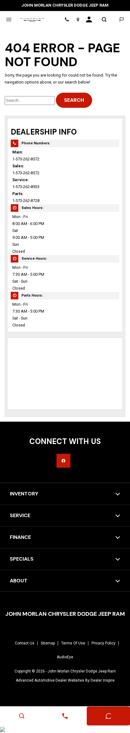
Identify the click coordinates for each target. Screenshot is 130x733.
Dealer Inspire (103, 680)
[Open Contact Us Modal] (64, 716)
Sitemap (48, 643)
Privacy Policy (103, 643)
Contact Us (24, 643)
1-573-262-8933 (25, 186)
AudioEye (65, 657)
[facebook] (63, 461)
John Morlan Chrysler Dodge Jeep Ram (82, 671)
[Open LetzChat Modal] (121, 19)
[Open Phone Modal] (67, 19)
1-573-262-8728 (25, 200)
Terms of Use (73, 643)
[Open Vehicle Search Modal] (103, 19)
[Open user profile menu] (91, 19)
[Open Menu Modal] (8, 19)
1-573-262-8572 (25, 159)
